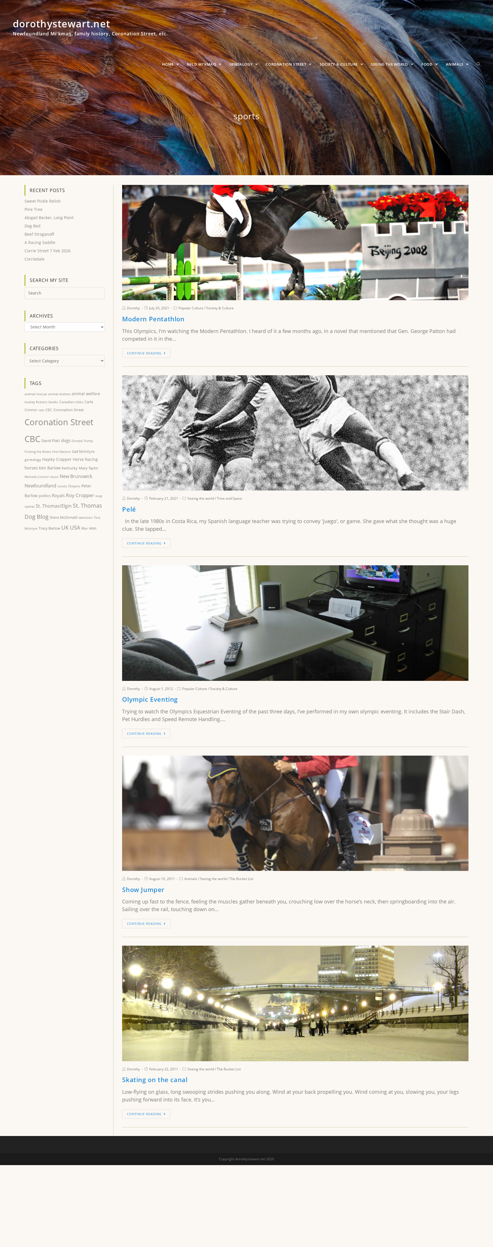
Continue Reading (144, 353)
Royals (58, 495)
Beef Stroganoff (39, 234)
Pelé (129, 509)
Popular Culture (191, 308)
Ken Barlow (49, 468)
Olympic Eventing (150, 699)
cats (41, 410)
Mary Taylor (88, 468)
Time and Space (229, 498)
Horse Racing (85, 459)
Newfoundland (40, 486)
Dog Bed (33, 226)
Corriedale (35, 259)
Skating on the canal (154, 1079)
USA (75, 527)
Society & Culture (220, 308)
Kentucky (70, 468)
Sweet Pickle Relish (43, 201)
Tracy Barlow (49, 528)
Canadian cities (71, 401)
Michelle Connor (37, 477)
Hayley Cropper (57, 459)
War (84, 528)
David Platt (50, 440)
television (85, 517)
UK (65, 527)
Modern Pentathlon (153, 318)
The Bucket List (241, 878)
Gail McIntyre (83, 451)
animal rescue (36, 394)
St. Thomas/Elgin (54, 506)
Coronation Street (68, 409)
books (53, 401)
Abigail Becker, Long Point (49, 217)
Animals (190, 878)
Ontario (74, 486)
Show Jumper (143, 889)
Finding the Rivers (38, 451)
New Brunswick (76, 476)
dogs (65, 440)
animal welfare (86, 393)
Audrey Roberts (36, 402)
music (54, 477)
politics (45, 495)
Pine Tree (34, 209)
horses (31, 468)
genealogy (33, 459)
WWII (92, 528)
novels (62, 486)
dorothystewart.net (90, 30)
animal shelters (59, 394)
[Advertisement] (65, 630)
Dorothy (133, 308)
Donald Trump (82, 441)
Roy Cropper (80, 495)
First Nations (61, 451)
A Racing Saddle (40, 242)
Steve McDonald (63, 517)
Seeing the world (200, 498)
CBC (48, 409)
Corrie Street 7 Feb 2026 (47, 250)
